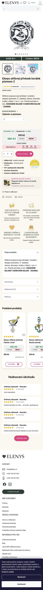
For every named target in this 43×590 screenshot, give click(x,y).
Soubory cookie (8, 572)
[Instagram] (10, 484)
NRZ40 (31, 139)
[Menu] (40, 3)
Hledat (38, 9)
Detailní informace (9, 111)
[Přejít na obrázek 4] (21, 54)
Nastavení (21, 577)
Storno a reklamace (8, 520)
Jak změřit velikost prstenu (11, 547)
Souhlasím (21, 584)
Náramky (5, 507)
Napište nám (6, 554)
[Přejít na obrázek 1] (15, 54)
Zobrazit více (22, 438)
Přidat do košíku (22, 154)
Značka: (6, 90)
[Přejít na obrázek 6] (25, 54)
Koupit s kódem (21, 143)
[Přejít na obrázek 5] (23, 54)
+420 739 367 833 (13, 473)
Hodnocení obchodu (21, 377)
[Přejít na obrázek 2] (17, 54)
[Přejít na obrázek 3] (19, 54)
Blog (3, 543)
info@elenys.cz (12, 469)
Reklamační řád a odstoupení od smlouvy (16, 550)
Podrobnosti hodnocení (27, 86)
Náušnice (5, 511)
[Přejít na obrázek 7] (27, 54)
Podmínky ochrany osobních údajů (14, 530)
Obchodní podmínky (9, 527)
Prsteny (4, 503)
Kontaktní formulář (13, 492)
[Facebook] (4, 484)
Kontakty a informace (9, 557)
